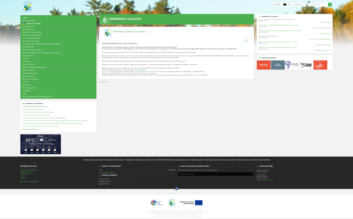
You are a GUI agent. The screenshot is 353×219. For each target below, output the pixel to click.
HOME (25, 17)
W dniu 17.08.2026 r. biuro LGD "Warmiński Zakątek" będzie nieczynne (276, 19)
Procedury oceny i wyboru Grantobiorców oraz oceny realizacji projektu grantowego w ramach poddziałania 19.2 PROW (54, 120)
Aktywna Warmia (28, 47)
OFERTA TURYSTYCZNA (29, 73)
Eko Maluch (26, 61)
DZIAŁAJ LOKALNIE (28, 64)
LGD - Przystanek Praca (30, 41)
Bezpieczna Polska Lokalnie (32, 50)
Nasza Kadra (26, 85)
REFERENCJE (26, 91)
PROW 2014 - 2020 (28, 29)
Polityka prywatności (30, 181)
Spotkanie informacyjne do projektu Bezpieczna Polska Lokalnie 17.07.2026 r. (277, 42)
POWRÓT (104, 82)
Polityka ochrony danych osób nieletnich (37, 96)
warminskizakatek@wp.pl (266, 179)
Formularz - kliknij (107, 71)
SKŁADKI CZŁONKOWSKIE (30, 79)
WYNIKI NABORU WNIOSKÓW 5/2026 (268, 36)
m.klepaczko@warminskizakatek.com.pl (145, 71)
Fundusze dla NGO (25, 174)
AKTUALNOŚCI (29, 20)
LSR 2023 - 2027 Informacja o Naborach (321, 39)
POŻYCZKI (25, 58)
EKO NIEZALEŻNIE (28, 55)
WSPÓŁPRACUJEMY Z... (29, 88)
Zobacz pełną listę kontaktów (106, 172)
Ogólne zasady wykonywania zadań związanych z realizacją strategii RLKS (43, 118)
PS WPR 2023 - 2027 (28, 26)
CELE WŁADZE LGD (28, 76)
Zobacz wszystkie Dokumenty (30, 129)
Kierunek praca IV (28, 70)
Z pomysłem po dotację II (26, 172)
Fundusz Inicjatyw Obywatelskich (34, 67)
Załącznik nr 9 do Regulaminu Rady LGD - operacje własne (39, 126)
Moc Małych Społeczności (31, 35)
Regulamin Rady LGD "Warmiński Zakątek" (35, 115)
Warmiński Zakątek (326, 22)
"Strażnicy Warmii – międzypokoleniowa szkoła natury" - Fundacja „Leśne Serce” (278, 25)
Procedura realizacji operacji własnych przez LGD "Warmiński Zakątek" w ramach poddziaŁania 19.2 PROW (51, 123)
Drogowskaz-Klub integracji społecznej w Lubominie (41, 44)
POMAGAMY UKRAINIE (33, 23)
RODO (24, 94)
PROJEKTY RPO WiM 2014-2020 (32, 32)
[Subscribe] (252, 174)
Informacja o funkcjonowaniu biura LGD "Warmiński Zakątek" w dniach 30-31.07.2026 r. (280, 30)
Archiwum (23, 178)
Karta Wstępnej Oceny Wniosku (32, 109)
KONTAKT (25, 82)
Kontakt (22, 176)
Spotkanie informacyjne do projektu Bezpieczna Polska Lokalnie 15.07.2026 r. (277, 47)
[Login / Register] (304, 4)
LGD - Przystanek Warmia (31, 38)
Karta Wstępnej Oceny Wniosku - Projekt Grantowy (36, 112)
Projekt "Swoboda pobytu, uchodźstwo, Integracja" (41, 53)
